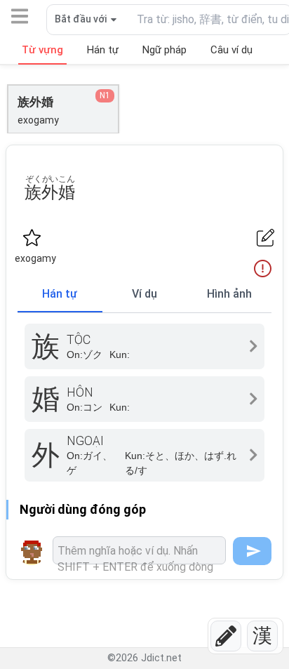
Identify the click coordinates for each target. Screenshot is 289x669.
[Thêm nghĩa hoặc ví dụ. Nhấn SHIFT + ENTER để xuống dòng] (139, 550)
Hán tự (59, 293)
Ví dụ (144, 293)
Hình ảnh (229, 293)
